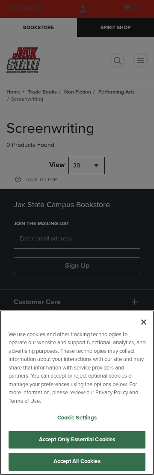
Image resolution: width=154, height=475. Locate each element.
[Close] (143, 322)
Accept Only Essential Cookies (77, 439)
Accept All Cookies (76, 461)
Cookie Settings (77, 417)
